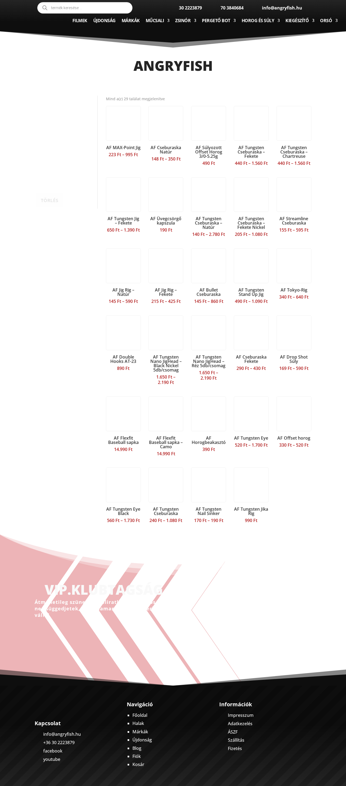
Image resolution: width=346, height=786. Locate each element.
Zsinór (183, 21)
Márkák (131, 21)
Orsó (326, 21)
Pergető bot (216, 21)
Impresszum (241, 715)
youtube (51, 759)
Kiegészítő (297, 21)
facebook (52, 751)
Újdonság (104, 21)
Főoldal (139, 715)
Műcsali (155, 21)
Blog (136, 748)
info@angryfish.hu (62, 734)
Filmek (79, 21)
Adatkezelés (240, 724)
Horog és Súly (258, 21)
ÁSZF (233, 732)
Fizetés (235, 748)
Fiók (136, 756)
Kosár (138, 764)
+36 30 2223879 (59, 742)
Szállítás (236, 740)
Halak (138, 723)
